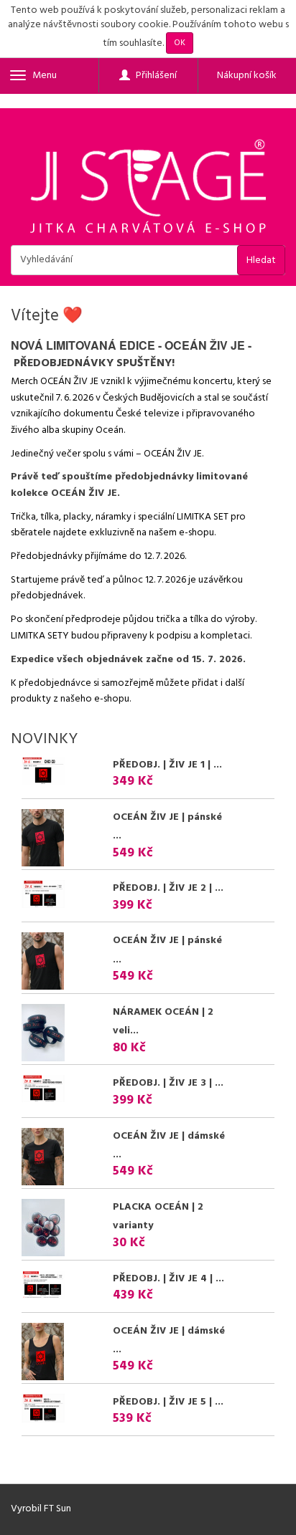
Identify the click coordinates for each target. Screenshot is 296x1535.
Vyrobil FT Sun (41, 1509)
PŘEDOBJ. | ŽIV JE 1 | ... (167, 765)
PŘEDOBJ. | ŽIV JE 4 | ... (168, 1279)
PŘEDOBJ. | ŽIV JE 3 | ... (168, 1083)
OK (179, 43)
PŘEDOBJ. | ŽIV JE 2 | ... (168, 888)
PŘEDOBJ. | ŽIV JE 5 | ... (168, 1402)
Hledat (261, 260)
